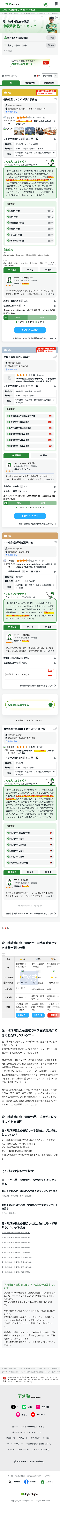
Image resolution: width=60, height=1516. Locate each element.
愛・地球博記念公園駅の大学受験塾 (16, 1252)
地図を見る (12, 112)
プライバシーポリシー (14, 1443)
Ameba (17, 1481)
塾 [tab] (11, 82)
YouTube (41, 1414)
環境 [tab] (49, 269)
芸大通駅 (14, 1196)
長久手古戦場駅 (26, 1196)
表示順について (11, 76)
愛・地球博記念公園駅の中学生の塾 (16, 1237)
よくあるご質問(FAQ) (40, 1449)
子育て (24, 1414)
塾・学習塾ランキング (17, 13)
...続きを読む (51, 264)
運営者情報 (35, 1438)
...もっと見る (49, 294)
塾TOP (4, 13)
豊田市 (4, 1213)
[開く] (55, 139)
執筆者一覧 (10, 1438)
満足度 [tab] (13, 269)
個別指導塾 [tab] (30, 82)
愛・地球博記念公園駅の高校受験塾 (16, 1247)
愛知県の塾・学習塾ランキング (38, 13)
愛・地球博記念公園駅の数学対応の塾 (16, 1262)
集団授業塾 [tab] (49, 82)
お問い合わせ (23, 1449)
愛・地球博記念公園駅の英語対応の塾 (16, 1257)
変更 (52, 37)
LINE (30, 1406)
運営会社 (11, 1449)
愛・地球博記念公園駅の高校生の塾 (16, 1242)
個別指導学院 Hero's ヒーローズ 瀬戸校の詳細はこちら (29, 913)
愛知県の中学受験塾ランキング (38, 1372)
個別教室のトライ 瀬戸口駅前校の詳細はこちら (33, 338)
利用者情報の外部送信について (39, 1443)
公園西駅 (5, 1196)
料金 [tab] (31, 269)
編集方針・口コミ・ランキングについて (28, 1432)
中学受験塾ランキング (17, 1372)
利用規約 (46, 1438)
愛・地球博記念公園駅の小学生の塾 (16, 1232)
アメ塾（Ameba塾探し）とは (32, 1426)
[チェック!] (51, 674)
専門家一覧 (23, 1438)
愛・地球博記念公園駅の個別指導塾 (16, 1272)
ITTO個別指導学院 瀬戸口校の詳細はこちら (34, 685)
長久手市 (12, 1213)
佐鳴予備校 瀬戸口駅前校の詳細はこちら (35, 524)
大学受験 (45, 1406)
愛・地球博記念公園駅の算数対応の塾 (16, 1267)
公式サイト (22, 1015)
